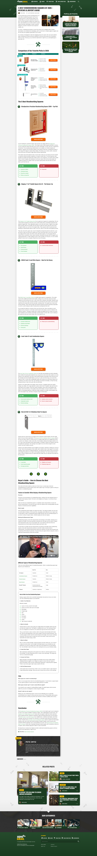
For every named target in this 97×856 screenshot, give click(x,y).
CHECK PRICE (53, 60)
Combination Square (32, 373)
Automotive (35, 1)
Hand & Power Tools (62, 1)
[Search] (78, 841)
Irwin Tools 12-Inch (24, 373)
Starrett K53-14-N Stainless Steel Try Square (45, 438)
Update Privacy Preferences (22, 844)
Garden (43, 1)
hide (25, 759)
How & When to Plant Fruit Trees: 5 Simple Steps (69, 776)
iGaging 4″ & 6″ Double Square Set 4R (28, 221)
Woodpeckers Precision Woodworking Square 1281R (31, 711)
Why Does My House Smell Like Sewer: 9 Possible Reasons (68, 788)
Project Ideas (51, 1)
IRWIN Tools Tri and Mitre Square (27, 297)
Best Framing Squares (29, 731)
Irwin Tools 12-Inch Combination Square (36, 719)
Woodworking (73, 1)
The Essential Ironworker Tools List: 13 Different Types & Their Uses (69, 800)
